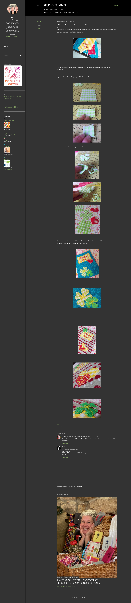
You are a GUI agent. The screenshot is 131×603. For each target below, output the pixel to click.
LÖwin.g (6, 159)
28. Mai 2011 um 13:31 (72, 447)
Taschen (75, 12)
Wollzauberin (55, 12)
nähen (39, 28)
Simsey (45, 12)
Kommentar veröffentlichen (68, 586)
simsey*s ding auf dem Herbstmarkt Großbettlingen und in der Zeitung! (78, 581)
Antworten (65, 443)
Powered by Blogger (79, 597)
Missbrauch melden (11, 107)
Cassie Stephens (9, 121)
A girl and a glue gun (10, 134)
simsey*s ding (54, 5)
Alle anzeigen (8, 169)
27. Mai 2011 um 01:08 (92, 436)
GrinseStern (7, 146)
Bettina (64, 447)
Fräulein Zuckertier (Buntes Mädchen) (74, 436)
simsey (12, 17)
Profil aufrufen (12, 37)
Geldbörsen (66, 12)
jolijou (5, 140)
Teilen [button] (39, 21)
